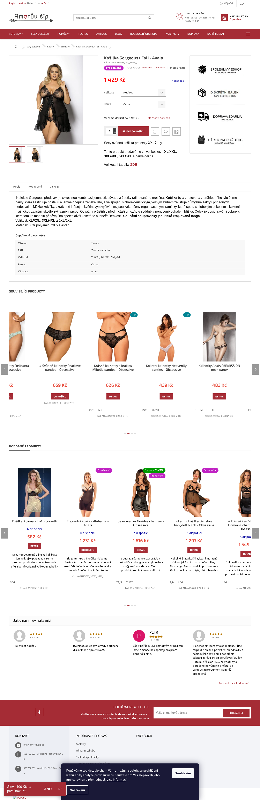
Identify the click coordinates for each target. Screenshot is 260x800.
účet (44, 3)
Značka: (177, 68)
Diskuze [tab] (55, 187)
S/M (12, 582)
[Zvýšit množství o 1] (114, 129)
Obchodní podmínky (87, 757)
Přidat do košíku (133, 131)
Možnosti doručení (159, 118)
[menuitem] (16, 34)
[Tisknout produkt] (155, 131)
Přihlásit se (236, 712)
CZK (242, 4)
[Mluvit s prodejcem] (166, 131)
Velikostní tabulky (85, 751)
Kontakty (81, 744)
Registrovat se (17, 3)
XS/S (66, 410)
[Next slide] (255, 369)
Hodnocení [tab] (35, 187)
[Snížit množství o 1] (114, 132)
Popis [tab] (16, 187)
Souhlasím (183, 773)
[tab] (125, 433)
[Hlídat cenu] (176, 131)
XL (188, 410)
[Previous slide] (4, 369)
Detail (88, 396)
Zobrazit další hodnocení (234, 683)
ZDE (133, 164)
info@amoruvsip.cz (33, 745)
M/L (75, 410)
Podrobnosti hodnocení (154, 67)
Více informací (116, 779)
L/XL (180, 582)
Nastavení (77, 790)
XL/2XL (130, 410)
